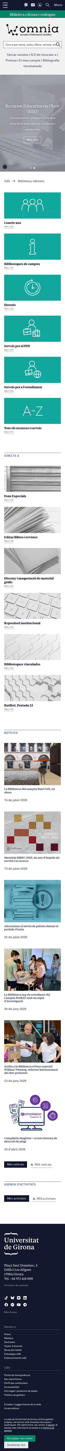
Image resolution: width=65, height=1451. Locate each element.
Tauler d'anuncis (13, 1346)
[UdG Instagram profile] (19, 1298)
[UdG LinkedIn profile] (25, 1298)
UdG (7, 181)
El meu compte (29, 60)
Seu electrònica (12, 1379)
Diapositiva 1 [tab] (31, 168)
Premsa (11, 60)
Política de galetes (14, 1395)
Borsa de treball (13, 1350)
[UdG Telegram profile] (25, 1305)
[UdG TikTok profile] (6, 1298)
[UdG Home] (5, 5)
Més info (32, 139)
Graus (7, 1334)
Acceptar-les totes (19, 1438)
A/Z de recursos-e (44, 54)
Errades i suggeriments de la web (22, 1404)
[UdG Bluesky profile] (12, 1298)
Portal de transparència (17, 1375)
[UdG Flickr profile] (12, 1305)
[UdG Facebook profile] (6, 1305)
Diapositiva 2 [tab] (34, 168)
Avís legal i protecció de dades (21, 1391)
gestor (51, 1425)
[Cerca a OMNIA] (58, 44)
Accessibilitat (11, 1387)
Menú (58, 5)
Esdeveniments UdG (15, 1358)
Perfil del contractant (16, 1383)
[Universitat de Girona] (21, 1244)
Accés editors (11, 1408)
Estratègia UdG (12, 1354)
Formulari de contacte (16, 1285)
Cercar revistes (18, 54)
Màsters (8, 1338)
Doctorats (9, 1342)
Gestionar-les (16, 1445)
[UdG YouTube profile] (19, 1305)
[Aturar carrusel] (5, 167)
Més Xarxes (10, 1312)
